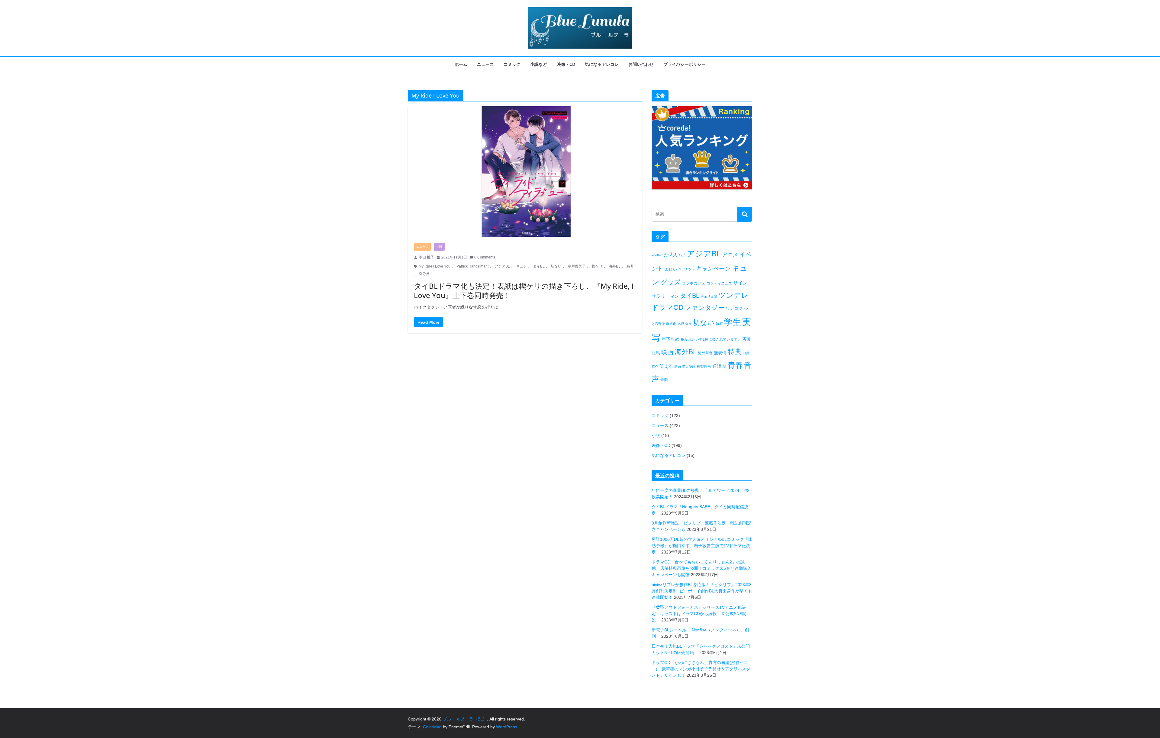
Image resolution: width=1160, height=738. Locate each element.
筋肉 (677, 366)
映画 (667, 352)
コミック (512, 64)
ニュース (485, 64)
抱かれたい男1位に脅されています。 (711, 339)
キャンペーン (713, 268)
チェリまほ (709, 296)
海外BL (614, 266)
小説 (439, 246)
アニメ (730, 255)
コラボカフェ (693, 283)
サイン (740, 282)
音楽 (664, 379)
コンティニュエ (719, 283)
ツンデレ (733, 295)
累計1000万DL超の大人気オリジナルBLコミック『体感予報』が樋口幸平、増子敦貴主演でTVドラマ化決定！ (702, 545)
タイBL (539, 266)
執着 (719, 324)
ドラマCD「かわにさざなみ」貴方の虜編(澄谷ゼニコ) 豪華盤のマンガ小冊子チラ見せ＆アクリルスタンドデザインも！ (701, 669)
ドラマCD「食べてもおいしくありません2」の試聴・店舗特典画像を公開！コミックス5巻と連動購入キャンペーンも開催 (701, 568)
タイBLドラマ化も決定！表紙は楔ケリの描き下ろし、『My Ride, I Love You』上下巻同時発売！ (523, 290)
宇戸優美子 (577, 266)
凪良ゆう (684, 324)
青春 (735, 365)
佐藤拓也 (669, 324)
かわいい (675, 255)
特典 (630, 266)
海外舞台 (705, 353)
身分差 (424, 274)
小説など (538, 64)
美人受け (688, 366)
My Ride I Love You (434, 266)
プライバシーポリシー (684, 64)
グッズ (671, 282)
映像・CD (566, 64)
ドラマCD (668, 307)
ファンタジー (704, 307)
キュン (521, 266)
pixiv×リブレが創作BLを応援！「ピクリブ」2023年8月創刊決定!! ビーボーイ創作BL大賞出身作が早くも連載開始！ (702, 591)
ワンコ (732, 308)
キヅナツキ (686, 269)
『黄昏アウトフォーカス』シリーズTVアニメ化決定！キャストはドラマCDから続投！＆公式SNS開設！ (699, 613)
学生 (732, 322)
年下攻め (671, 339)
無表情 (720, 352)
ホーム (461, 64)
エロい (670, 269)
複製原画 (704, 366)
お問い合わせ (641, 64)
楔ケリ (597, 266)
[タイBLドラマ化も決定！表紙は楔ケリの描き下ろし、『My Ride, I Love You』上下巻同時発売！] (525, 171)
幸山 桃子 (426, 257)
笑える (666, 366)
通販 (716, 366)
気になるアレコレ (602, 64)
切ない (556, 266)
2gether (657, 255)
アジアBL (502, 266)
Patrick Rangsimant (472, 266)
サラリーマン (665, 296)
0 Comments (484, 257)
